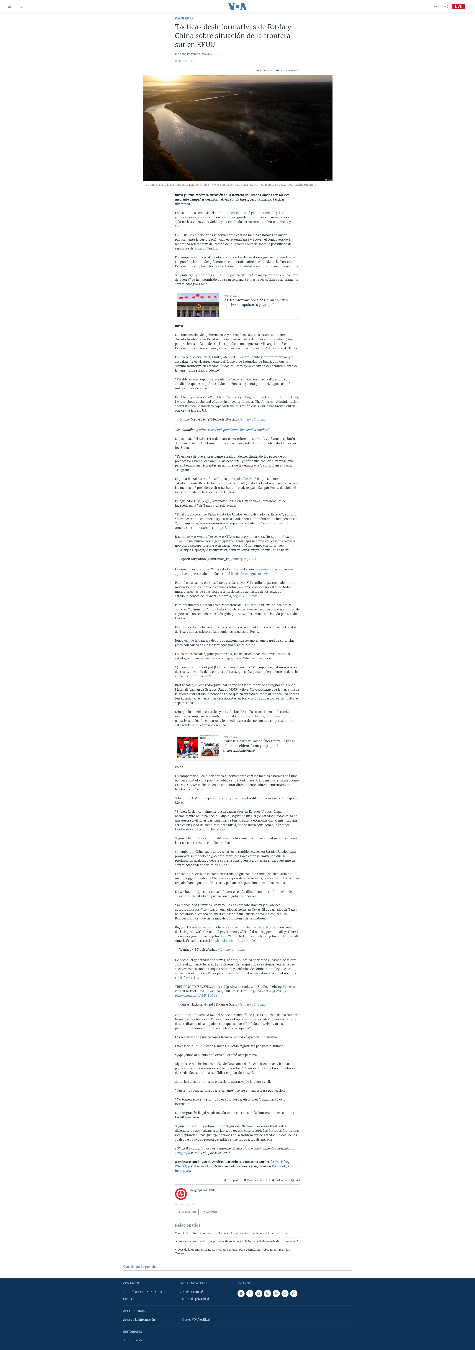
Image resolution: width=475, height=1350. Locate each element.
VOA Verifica (184, 18)
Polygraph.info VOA (199, 54)
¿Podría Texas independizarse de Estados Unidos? (231, 430)
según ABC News (245, 596)
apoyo (230, 658)
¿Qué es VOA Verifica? (195, 1319)
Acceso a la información (139, 1319)
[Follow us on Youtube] (258, 1293)
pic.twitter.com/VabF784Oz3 (196, 995)
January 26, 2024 (252, 419)
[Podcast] (276, 1293)
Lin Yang (180, 54)
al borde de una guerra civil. (247, 574)
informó (190, 1015)
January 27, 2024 (243, 559)
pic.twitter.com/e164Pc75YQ (235, 940)
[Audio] (446, 6)
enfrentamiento (226, 213)
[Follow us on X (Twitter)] (249, 1293)
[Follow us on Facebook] (241, 1293)
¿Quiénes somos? (191, 1292)
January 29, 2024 (232, 949)
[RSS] (267, 1293)
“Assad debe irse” (243, 479)
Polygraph (182, 1153)
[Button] (264, 70)
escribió (268, 465)
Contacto (129, 1299)
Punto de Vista (132, 1340)
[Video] (435, 6)
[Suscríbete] (285, 1293)
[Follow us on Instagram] (293, 1293)
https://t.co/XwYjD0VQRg (267, 991)
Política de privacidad (194, 1299)
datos (189, 1126)
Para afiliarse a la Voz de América (145, 1292)
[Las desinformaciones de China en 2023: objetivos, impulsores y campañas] (198, 305)
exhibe (189, 640)
